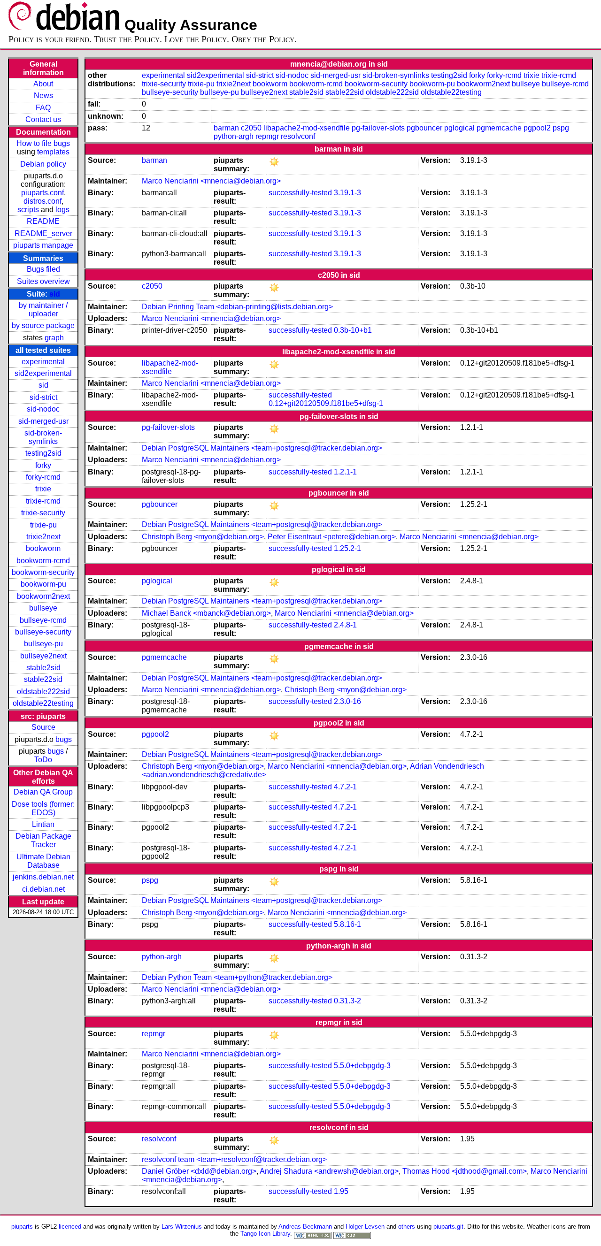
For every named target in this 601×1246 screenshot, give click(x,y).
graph (54, 338)
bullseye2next (43, 656)
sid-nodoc (43, 409)
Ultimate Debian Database (43, 861)
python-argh (234, 136)
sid (54, 294)
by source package (43, 325)
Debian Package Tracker (43, 840)
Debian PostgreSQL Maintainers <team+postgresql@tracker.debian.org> (262, 448)
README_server (43, 233)
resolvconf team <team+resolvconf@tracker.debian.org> (234, 1159)
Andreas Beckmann (305, 1226)
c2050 (251, 128)
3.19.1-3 (347, 193)
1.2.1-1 (345, 472)
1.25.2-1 (347, 548)
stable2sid (43, 668)
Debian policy (43, 164)
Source (43, 727)
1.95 (341, 1191)
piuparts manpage (43, 245)
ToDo (43, 760)
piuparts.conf (42, 193)
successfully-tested (300, 193)
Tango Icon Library (265, 1233)
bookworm (43, 548)
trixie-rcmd (43, 501)
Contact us (43, 119)
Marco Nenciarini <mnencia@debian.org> (211, 181)
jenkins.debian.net (43, 877)
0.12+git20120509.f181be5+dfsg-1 (326, 403)
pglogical (459, 128)
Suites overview (43, 281)
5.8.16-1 (347, 924)
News (43, 95)
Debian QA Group (43, 792)
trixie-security (43, 513)
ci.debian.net (43, 889)
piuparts (22, 1226)
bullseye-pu (43, 644)
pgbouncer (424, 128)
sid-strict (43, 397)
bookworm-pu (43, 584)
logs (62, 210)
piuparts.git (448, 1226)
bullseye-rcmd (43, 620)
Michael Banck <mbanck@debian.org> (206, 613)
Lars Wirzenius (182, 1226)
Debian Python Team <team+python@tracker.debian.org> (237, 977)
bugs (63, 739)
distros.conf (42, 201)
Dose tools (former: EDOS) (43, 808)
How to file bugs (43, 143)
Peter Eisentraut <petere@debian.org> (332, 537)
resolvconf (298, 136)
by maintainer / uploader (43, 309)
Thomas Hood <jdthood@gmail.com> (464, 1171)
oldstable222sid (43, 692)
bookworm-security (43, 572)
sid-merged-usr (43, 421)
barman (226, 128)
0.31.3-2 (347, 1001)
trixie (43, 489)
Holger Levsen (365, 1226)
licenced (70, 1226)
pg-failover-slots (378, 128)
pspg (561, 128)
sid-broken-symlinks (43, 437)
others (406, 1226)
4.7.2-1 (345, 787)
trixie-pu (43, 525)
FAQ (43, 108)
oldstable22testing (43, 703)
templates (53, 152)
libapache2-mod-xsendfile (306, 128)
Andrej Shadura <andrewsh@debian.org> (329, 1171)
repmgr (267, 136)
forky (43, 465)
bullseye (43, 608)
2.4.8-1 (345, 625)
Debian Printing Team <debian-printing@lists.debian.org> (237, 307)
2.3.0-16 (347, 701)
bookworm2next (43, 596)
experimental (43, 362)
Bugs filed (43, 269)
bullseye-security (43, 632)
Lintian (43, 824)
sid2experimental (43, 373)
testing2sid (43, 453)
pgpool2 (537, 128)
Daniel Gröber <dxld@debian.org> (199, 1171)
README (43, 221)
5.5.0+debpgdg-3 (362, 1066)
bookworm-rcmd (43, 561)
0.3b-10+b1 (353, 330)
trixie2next (43, 537)
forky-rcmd (43, 477)
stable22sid (43, 679)
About (43, 84)
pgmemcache (499, 128)
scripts (28, 210)
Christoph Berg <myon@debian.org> (203, 537)
